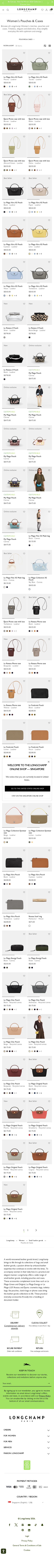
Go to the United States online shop (27, 789)
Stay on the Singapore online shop (27, 796)
